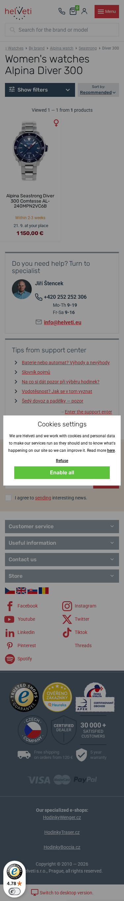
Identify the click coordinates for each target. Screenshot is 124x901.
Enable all (62, 472)
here (111, 450)
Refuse (62, 460)
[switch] (15, 891)
